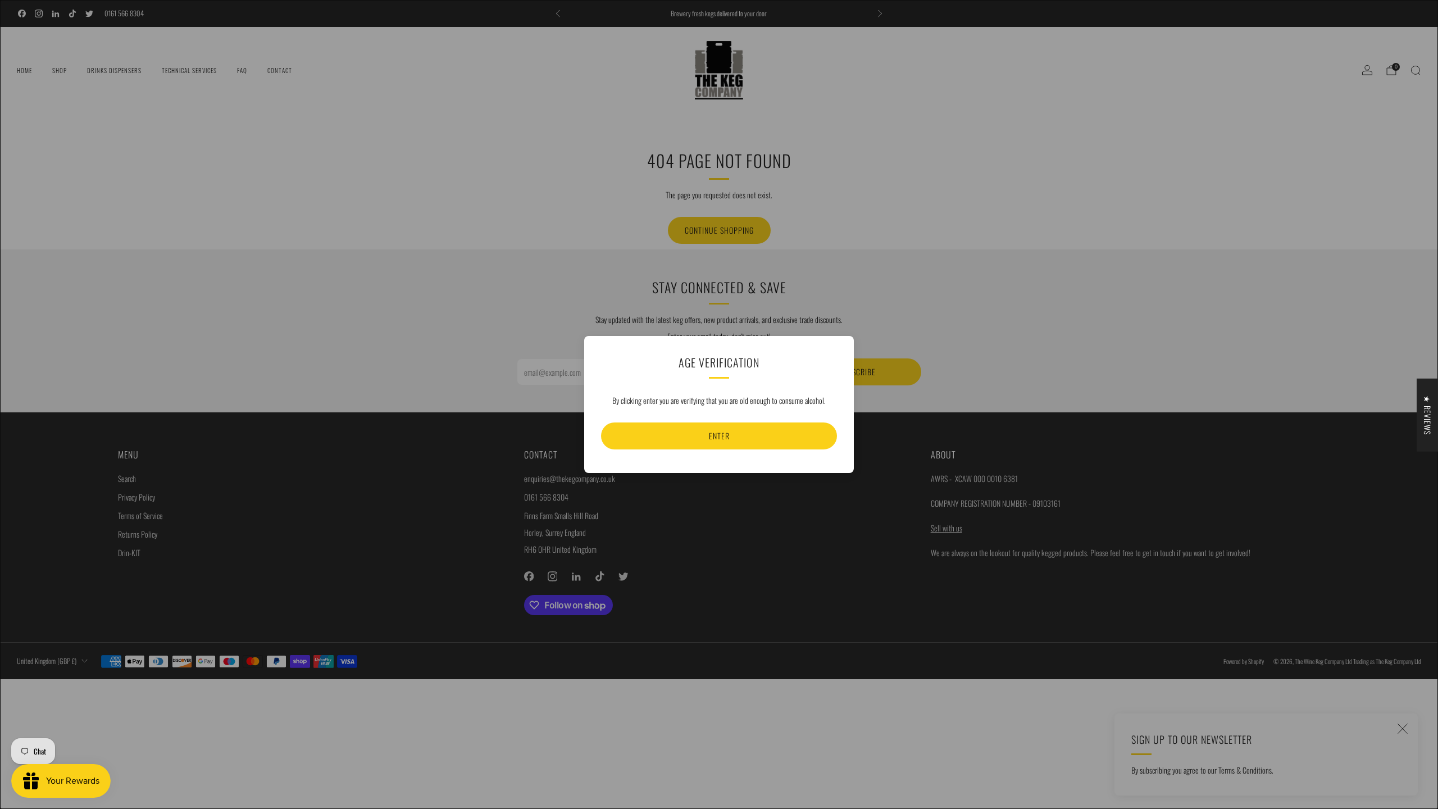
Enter (719, 436)
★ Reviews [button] (1428, 415)
